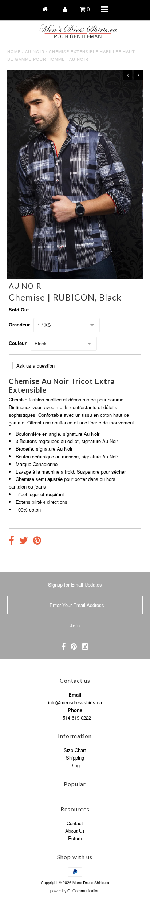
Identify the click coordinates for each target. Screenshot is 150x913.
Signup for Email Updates (75, 584)
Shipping (75, 757)
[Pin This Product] (37, 541)
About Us (75, 830)
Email (75, 694)
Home (14, 51)
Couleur (18, 343)
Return (75, 838)
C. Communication (83, 890)
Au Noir (34, 51)
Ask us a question (35, 365)
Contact (75, 823)
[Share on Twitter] (23, 541)
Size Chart (75, 750)
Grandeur (19, 324)
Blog (75, 765)
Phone (75, 709)
